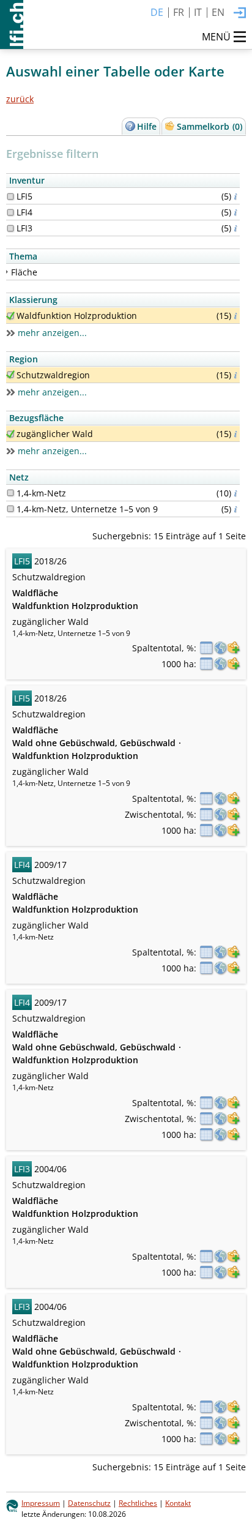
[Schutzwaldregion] (10, 374)
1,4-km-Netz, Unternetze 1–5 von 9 (87, 509)
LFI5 (24, 196)
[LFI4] (10, 212)
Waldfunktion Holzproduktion (77, 315)
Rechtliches (138, 1503)
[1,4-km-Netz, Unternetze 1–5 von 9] (10, 508)
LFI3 (24, 228)
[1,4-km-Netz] (10, 492)
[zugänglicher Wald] (10, 434)
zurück (20, 99)
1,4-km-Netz (41, 493)
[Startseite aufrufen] (11, 24)
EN (218, 12)
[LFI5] (10, 196)
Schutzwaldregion (53, 375)
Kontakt (178, 1503)
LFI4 (24, 212)
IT (198, 12)
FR (178, 12)
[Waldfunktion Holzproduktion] (10, 316)
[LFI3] (10, 228)
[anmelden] (240, 13)
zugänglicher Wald (55, 433)
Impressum (40, 1503)
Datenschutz (89, 1503)
